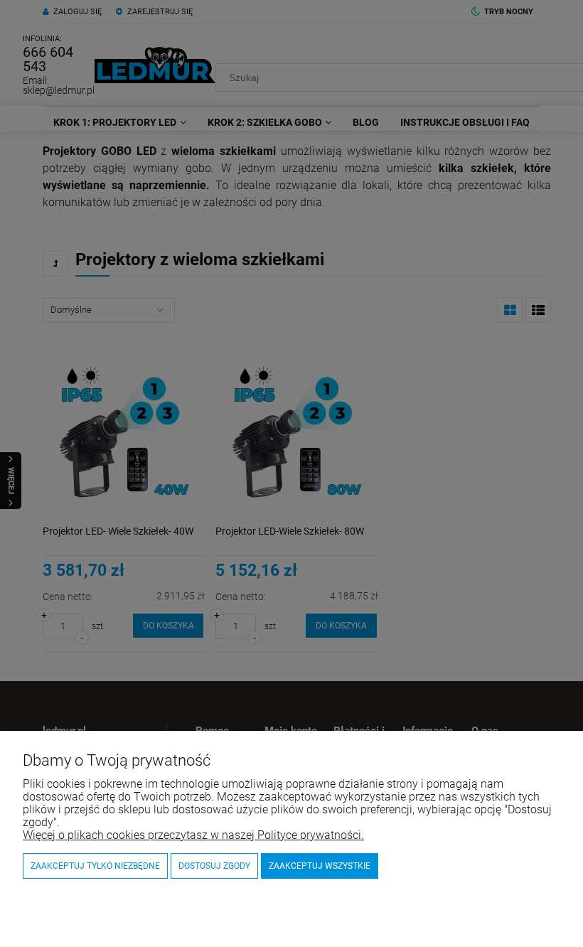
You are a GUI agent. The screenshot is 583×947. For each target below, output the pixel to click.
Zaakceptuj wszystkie (319, 866)
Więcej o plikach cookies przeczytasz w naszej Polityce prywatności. (193, 835)
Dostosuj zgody (214, 866)
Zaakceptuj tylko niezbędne (95, 866)
